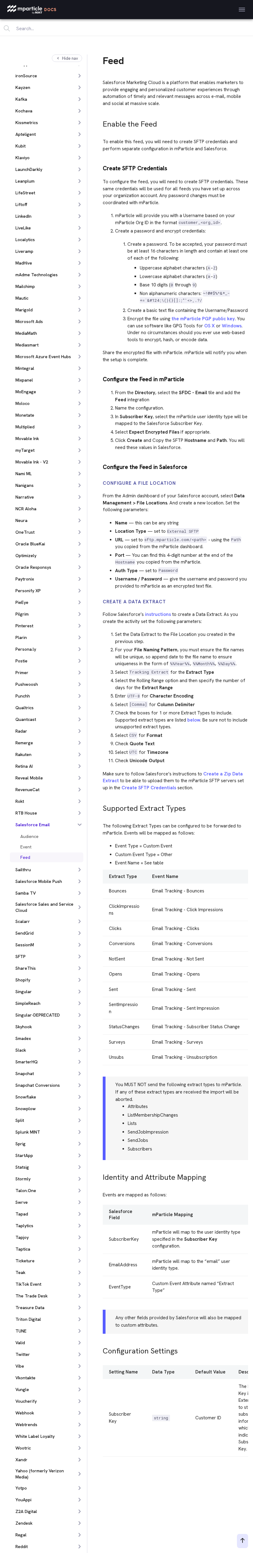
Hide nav (70, 58)
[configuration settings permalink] (100, 1349)
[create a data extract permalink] (100, 602)
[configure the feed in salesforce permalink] (100, 466)
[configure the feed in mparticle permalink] (100, 378)
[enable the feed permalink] (100, 122)
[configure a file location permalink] (100, 483)
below (193, 720)
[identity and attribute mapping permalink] (100, 1175)
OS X (209, 326)
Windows (232, 326)
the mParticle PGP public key (203, 319)
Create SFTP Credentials (149, 788)
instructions (158, 614)
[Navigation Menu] (242, 9)
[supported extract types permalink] (100, 806)
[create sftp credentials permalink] (100, 167)
